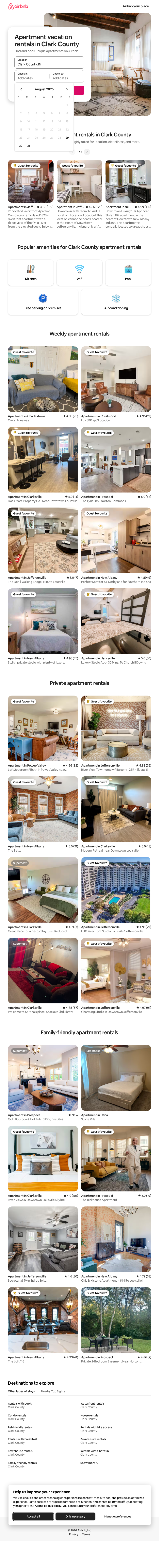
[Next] (87, 152)
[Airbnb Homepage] (18, 6)
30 (21, 145)
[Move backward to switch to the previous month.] (21, 89)
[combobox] (49, 64)
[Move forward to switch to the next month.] (67, 89)
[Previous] (72, 152)
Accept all (33, 1516)
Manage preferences (117, 1516)
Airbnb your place (136, 6)
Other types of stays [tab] (21, 1391)
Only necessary (75, 1516)
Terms (86, 1534)
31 (28, 145)
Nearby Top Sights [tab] (53, 1391)
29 (67, 137)
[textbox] (32, 78)
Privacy (73, 1534)
